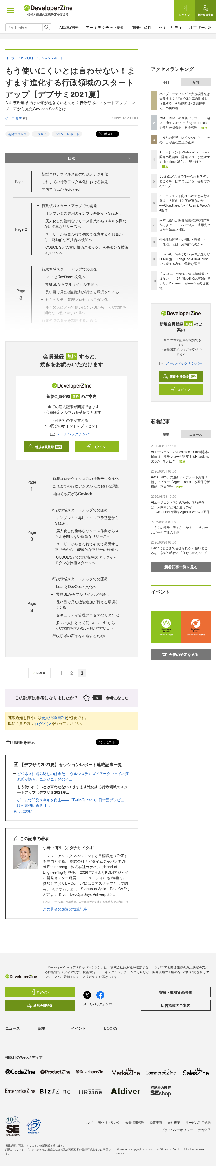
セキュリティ (170, 27)
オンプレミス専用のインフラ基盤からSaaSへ (83, 213)
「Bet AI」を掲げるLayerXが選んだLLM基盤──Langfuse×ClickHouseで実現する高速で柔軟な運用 (184, 259)
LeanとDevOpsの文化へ (65, 276)
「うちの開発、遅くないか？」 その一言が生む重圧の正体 (184, 139)
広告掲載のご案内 (175, 1005)
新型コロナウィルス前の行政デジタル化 (75, 174)
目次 (71, 158)
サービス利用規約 (198, 1122)
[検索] (46, 27)
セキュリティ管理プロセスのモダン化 (87, 614)
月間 (196, 82)
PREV (40, 673)
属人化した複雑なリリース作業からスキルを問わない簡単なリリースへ (87, 533)
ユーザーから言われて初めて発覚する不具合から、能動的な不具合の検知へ (83, 236)
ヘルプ (88, 1122)
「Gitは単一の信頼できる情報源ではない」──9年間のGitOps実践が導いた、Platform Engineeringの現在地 (184, 280)
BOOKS (110, 1028)
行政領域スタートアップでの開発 (69, 205)
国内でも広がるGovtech (61, 189)
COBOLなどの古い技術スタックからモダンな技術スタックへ (86, 559)
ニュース (195, 434)
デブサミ (40, 134)
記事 (166, 434)
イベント (78, 1028)
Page (21, 181)
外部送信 (204, 1129)
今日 (166, 82)
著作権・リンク (109, 1122)
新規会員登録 (48, 446)
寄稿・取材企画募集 (175, 992)
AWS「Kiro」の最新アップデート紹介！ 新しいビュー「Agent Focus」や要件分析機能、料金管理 (184, 122)
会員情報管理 (134, 1122)
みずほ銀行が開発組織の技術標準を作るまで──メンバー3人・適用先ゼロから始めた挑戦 (184, 225)
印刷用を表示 (23, 742)
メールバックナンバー (74, 433)
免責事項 (156, 1122)
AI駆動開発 (69, 27)
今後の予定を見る (183, 654)
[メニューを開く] (10, 10)
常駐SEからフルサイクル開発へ (82, 594)
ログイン (99, 446)
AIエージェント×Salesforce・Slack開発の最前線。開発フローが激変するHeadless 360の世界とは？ (184, 157)
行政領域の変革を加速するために (80, 635)
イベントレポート (67, 134)
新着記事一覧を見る (181, 566)
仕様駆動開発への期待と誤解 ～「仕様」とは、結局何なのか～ (183, 241)
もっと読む (22, 810)
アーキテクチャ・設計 (105, 27)
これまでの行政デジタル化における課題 (75, 181)
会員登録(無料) (53, 717)
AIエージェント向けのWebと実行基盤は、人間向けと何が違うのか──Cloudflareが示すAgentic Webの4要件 (184, 202)
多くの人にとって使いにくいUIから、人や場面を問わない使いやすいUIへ (87, 625)
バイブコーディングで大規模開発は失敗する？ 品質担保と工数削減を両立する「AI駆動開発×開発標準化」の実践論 (184, 100)
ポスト (108, 133)
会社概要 (174, 1122)
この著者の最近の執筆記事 (65, 909)
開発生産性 (142, 27)
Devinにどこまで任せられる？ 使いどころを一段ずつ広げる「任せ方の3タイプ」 (184, 181)
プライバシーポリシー (177, 1129)
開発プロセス (17, 134)
